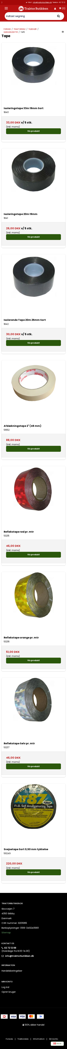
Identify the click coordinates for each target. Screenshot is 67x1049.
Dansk (58, 1043)
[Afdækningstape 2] (33, 392)
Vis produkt (33, 131)
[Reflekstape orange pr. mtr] (33, 604)
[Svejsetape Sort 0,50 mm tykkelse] (33, 816)
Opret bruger (9, 991)
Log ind (5, 987)
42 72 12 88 (10, 947)
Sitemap (6, 932)
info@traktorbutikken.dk (19, 956)
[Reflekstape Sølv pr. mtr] (33, 710)
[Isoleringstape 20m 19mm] (33, 180)
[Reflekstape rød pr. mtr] (33, 498)
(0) (63, 8)
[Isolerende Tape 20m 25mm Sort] (33, 286)
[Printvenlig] (63, 31)
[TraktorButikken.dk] (33, 8)
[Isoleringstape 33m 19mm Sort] (33, 75)
